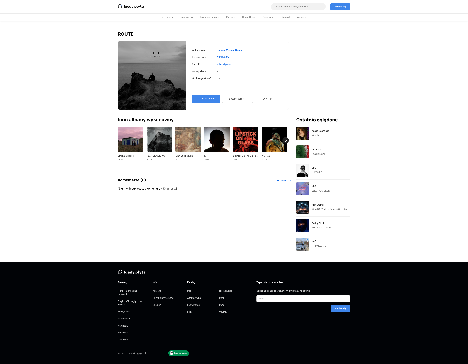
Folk (189, 311)
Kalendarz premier (209, 17)
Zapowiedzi (187, 17)
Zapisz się (340, 308)
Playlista (230, 17)
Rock (221, 298)
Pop (189, 290)
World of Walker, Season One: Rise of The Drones (338, 209)
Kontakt (286, 17)
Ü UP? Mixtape (319, 246)
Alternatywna (194, 298)
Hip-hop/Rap (225, 290)
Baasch (239, 50)
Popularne (123, 339)
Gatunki (267, 17)
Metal (222, 305)
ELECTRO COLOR (321, 190)
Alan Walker (318, 204)
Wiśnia (315, 135)
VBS (314, 167)
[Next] (285, 140)
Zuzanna (316, 149)
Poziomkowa (318, 153)
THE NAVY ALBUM (321, 227)
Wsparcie (302, 17)
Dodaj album (248, 17)
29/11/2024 (223, 57)
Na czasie (123, 332)
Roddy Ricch (318, 223)
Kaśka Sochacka (320, 131)
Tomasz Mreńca (225, 50)
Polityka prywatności (163, 298)
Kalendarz (123, 325)
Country (223, 311)
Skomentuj (284, 180)
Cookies (157, 305)
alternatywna (224, 64)
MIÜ (314, 241)
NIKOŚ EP (317, 172)
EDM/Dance (193, 305)
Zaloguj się (340, 6)
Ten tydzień (167, 17)
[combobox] (298, 6)
